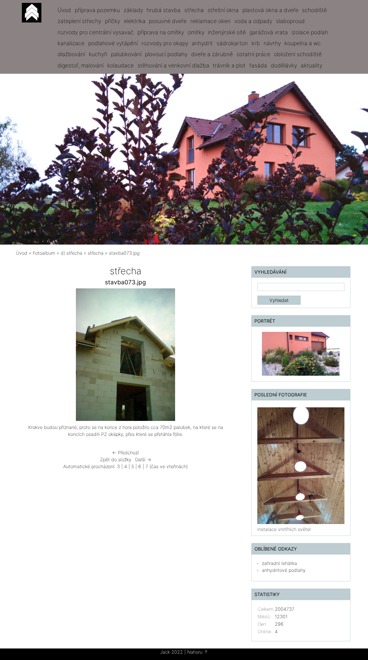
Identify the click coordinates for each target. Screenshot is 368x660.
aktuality (311, 65)
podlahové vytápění (113, 43)
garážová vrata (269, 32)
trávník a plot (229, 65)
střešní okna (223, 10)
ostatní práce (253, 54)
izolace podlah (310, 32)
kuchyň (98, 54)
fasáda (258, 65)
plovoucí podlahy (166, 54)
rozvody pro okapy (164, 43)
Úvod (64, 10)
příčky (112, 21)
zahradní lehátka (279, 563)
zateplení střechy (79, 21)
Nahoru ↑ (197, 652)
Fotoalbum (44, 253)
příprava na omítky (160, 32)
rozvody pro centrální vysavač (95, 32)
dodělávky (284, 65)
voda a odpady (253, 21)
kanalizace (71, 43)
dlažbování (71, 54)
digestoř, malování (80, 65)
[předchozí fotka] (25, 356)
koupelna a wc (302, 43)
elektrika (134, 21)
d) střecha (71, 253)
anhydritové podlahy (284, 570)
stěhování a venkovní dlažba (173, 65)
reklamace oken (210, 21)
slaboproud (290, 21)
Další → (143, 459)
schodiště (314, 10)
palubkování (126, 54)
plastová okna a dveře (270, 10)
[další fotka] (226, 356)
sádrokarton (232, 43)
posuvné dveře (168, 21)
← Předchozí (125, 452)
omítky (196, 32)
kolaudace (120, 65)
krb (256, 43)
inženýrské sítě (227, 32)
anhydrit (202, 43)
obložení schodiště (298, 54)
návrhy (272, 43)
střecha (194, 10)
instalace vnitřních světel (284, 529)
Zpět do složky (115, 459)
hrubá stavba (164, 10)
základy (133, 10)
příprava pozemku (97, 10)
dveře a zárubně (212, 54)
